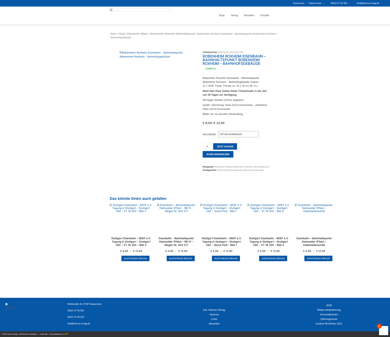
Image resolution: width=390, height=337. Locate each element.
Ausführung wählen (135, 258)
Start (113, 33)
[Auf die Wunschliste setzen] (237, 155)
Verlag (234, 15)
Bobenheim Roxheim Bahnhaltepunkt (172, 33)
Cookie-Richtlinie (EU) (329, 323)
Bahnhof (221, 170)
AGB (329, 305)
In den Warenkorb (218, 154)
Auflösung (209, 134)
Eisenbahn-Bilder (137, 33)
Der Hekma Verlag (214, 309)
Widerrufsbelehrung (328, 309)
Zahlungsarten (328, 319)
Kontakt (265, 15)
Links (214, 319)
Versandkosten (329, 314)
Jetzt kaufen (225, 146)
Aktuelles (249, 15)
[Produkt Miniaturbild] (197, 54)
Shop (222, 15)
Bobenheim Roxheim (253, 170)
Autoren (214, 314)
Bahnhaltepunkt (234, 170)
